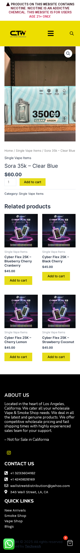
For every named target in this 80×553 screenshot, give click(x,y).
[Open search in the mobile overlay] (72, 33)
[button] (51, 33)
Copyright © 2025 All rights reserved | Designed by (34, 544)
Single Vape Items (28, 150)
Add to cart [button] (18, 280)
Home (8, 150)
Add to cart (32, 182)
